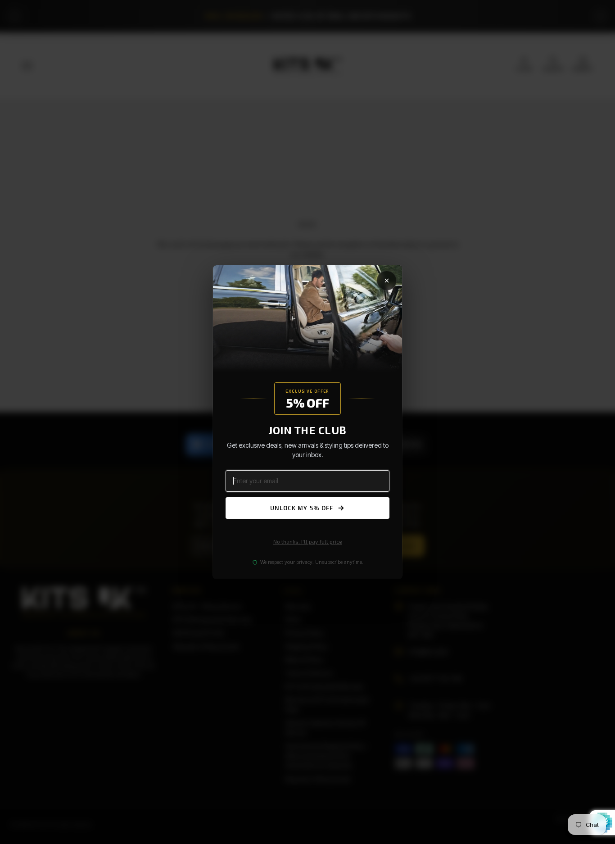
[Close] (387, 280)
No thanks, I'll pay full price (307, 541)
